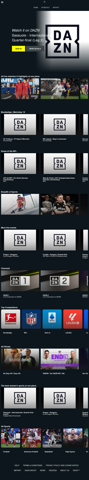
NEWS (42, 470)
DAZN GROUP (30, 470)
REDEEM (53, 470)
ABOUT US (64, 470)
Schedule (45, 7)
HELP (17, 465)
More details (35, 49)
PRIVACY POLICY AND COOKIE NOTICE (62, 465)
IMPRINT (17, 470)
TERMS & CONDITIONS (32, 465)
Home (36, 7)
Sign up (18, 49)
